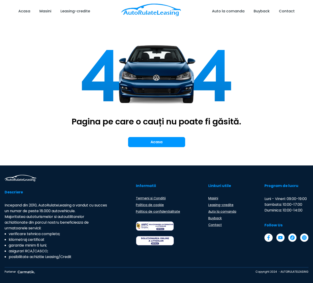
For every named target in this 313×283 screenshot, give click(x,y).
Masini (45, 11)
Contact (287, 11)
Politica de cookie (150, 205)
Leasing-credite (75, 11)
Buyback (262, 11)
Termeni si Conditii (151, 198)
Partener (10, 272)
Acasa (24, 11)
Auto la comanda (228, 11)
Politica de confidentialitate (158, 211)
